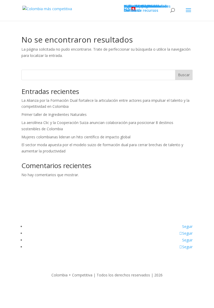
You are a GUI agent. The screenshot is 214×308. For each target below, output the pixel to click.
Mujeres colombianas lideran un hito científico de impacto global (75, 136)
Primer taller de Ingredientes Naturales (54, 114)
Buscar (184, 74)
